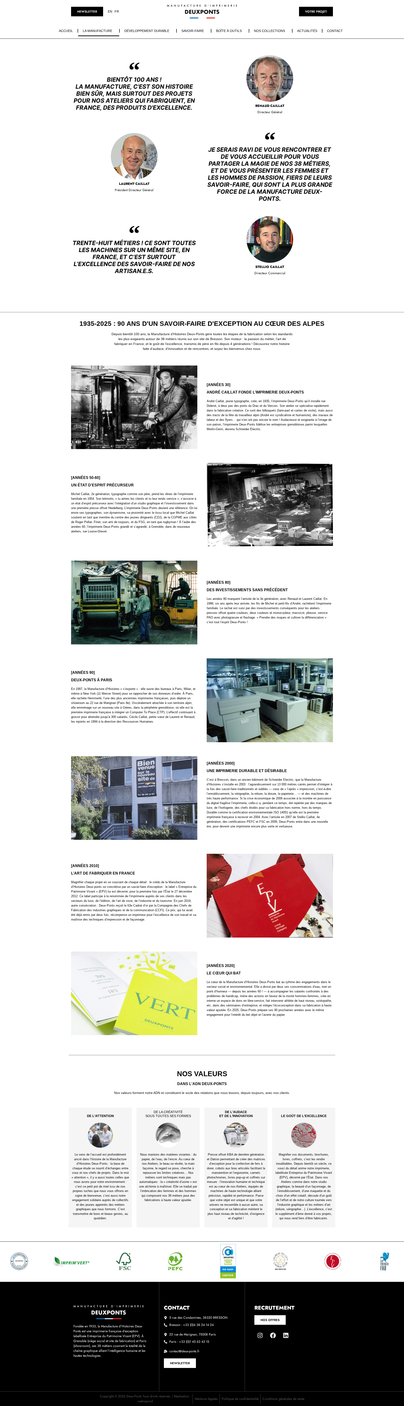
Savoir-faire (192, 31)
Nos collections (269, 31)
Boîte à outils (229, 31)
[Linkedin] (286, 1335)
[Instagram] (260, 1335)
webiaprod (145, 1401)
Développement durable (146, 31)
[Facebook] (273, 1335)
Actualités (307, 31)
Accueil (66, 31)
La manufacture (97, 31)
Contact (335, 31)
